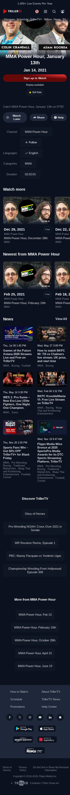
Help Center (49, 706)
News (57, 19)
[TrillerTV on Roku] (35, 750)
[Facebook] (9, 717)
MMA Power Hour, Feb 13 (35, 614)
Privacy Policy (23, 769)
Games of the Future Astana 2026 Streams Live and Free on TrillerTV (17, 356)
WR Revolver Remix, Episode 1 (35, 543)
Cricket (7, 477)
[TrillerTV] (12, 11)
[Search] (54, 11)
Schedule (22, 19)
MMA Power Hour (36, 131)
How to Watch (19, 691)
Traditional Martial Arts (14, 467)
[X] (19, 717)
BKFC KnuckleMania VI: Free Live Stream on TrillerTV (51, 399)
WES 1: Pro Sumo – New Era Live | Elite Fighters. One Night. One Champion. (17, 402)
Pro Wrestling (19, 462)
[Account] (62, 11)
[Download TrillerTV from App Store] (47, 728)
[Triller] (60, 717)
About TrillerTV (51, 691)
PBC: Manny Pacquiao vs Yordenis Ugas (35, 555)
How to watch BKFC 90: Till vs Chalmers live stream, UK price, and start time (51, 356)
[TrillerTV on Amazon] (23, 739)
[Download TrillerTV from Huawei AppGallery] (47, 739)
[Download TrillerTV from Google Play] (24, 728)
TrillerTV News (51, 699)
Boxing (15, 365)
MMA (28, 163)
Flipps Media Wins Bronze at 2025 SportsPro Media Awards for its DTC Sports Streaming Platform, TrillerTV (50, 452)
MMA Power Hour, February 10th (35, 627)
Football (26, 365)
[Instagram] (29, 717)
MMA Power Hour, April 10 (35, 653)
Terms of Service (7, 769)
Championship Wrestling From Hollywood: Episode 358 (35, 570)
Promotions (17, 706)
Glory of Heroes (35, 513)
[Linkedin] (50, 717)
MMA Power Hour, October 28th (35, 640)
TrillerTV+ (36, 19)
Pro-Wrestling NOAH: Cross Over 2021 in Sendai (35, 528)
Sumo (14, 412)
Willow (48, 19)
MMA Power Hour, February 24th (25, 303)
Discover (9, 19)
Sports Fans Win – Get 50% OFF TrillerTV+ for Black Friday (16, 453)
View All (61, 319)
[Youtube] (40, 717)
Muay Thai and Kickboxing (49, 409)
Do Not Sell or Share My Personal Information (51, 769)
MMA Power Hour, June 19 (35, 666)
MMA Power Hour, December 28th (26, 238)
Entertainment (45, 413)
